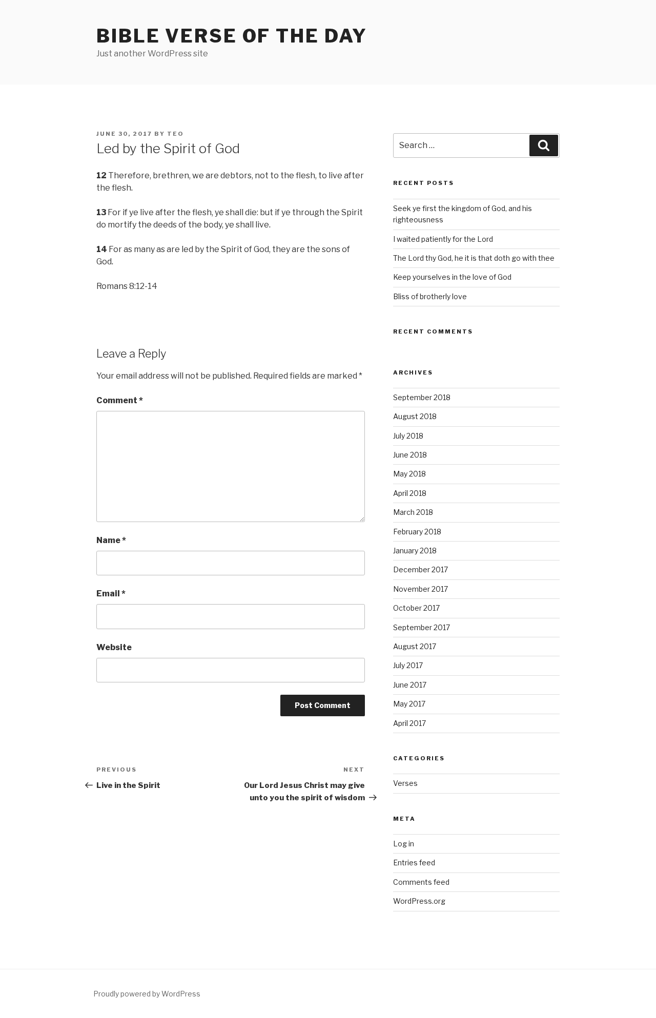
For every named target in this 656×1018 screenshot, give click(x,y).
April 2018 (409, 493)
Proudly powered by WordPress (146, 993)
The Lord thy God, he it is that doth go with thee (474, 258)
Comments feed (421, 882)
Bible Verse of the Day (231, 36)
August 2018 (415, 416)
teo (175, 133)
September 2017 (421, 627)
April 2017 (409, 723)
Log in (403, 843)
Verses (405, 783)
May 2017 (409, 703)
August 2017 (414, 646)
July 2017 (408, 665)
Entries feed (414, 862)
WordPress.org (419, 901)
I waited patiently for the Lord (443, 239)
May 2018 (409, 473)
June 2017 (409, 684)
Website (114, 647)
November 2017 (420, 589)
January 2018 (415, 550)
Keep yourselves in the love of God (452, 277)
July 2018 (408, 435)
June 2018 (410, 454)
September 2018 (421, 397)
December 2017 (420, 569)
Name (111, 540)
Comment (119, 400)
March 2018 (413, 512)
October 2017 (416, 608)
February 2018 (417, 531)
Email (111, 593)
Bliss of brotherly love (430, 296)
